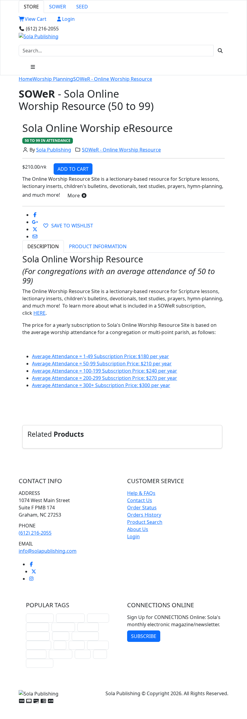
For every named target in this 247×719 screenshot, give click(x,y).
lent (60, 645)
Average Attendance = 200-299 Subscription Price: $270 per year (104, 378)
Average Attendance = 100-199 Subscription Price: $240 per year (104, 370)
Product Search (144, 522)
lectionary (63, 627)
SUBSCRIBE (143, 636)
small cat (98, 645)
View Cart (35, 19)
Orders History (144, 514)
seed (100, 654)
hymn (76, 645)
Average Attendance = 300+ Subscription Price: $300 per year (101, 385)
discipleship (40, 663)
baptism (36, 654)
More (74, 195)
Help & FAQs (141, 493)
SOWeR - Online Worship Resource (112, 79)
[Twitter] (34, 571)
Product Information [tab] (98, 246)
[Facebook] (31, 564)
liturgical (98, 618)
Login (68, 19)
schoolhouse (40, 618)
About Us (137, 529)
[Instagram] (31, 578)
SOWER (57, 6)
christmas (37, 627)
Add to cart (73, 169)
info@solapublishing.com (48, 551)
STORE (31, 6)
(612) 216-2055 (35, 533)
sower (82, 654)
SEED (82, 6)
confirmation (70, 618)
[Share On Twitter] (35, 229)
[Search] (220, 50)
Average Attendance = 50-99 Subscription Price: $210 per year (102, 363)
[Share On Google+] (35, 222)
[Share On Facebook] (35, 214)
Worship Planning (53, 79)
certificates (38, 645)
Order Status (142, 507)
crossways (61, 654)
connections (85, 636)
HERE (39, 313)
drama (61, 636)
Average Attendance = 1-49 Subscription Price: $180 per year (100, 356)
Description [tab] (43, 246)
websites (88, 627)
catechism (38, 636)
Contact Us (139, 500)
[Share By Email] (35, 236)
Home (26, 79)
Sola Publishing (53, 149)
